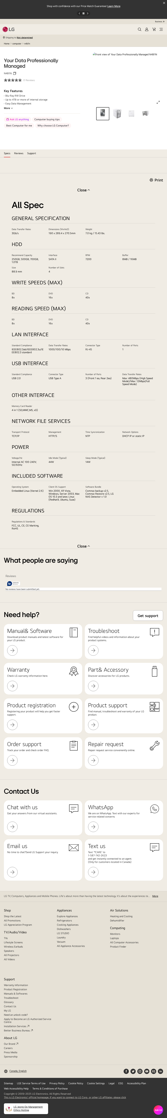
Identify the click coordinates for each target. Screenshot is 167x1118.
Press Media (10, 1052)
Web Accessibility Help (16, 1088)
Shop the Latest (12, 916)
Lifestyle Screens (13, 942)
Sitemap (8, 1083)
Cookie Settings (96, 1083)
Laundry (61, 937)
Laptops (114, 938)
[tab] (7, 153)
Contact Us (10, 1006)
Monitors (115, 933)
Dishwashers (64, 929)
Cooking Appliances (67, 924)
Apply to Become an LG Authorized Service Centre (27, 1021)
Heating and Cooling (121, 916)
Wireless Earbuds (13, 946)
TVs (6, 938)
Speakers (9, 950)
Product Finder (118, 946)
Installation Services (15, 1026)
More (7, 108)
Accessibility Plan (136, 1083)
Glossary (9, 1002)
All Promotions (12, 920)
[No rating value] (13, 80)
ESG (120, 1083)
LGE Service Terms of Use (31, 1083)
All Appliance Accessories (71, 946)
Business (158, 21)
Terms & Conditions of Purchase (50, 1088)
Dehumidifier (117, 920)
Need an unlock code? (16, 1014)
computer (16, 43)
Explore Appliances (67, 916)
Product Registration (15, 989)
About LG (10, 1038)
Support (9, 979)
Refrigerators (64, 920)
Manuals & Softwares (15, 993)
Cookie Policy (75, 1083)
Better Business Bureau (17, 1030)
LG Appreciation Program (18, 924)
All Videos (9, 959)
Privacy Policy (56, 1083)
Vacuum (61, 941)
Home (6, 43)
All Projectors (11, 955)
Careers (8, 1048)
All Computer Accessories (124, 942)
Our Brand (9, 1043)
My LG (7, 1010)
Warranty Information (16, 985)
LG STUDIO (63, 933)
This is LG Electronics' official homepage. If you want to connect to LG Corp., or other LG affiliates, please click (65, 1097)
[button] (139, 29)
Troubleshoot (11, 997)
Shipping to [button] (19, 37)
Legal (111, 1083)
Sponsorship (10, 1056)
